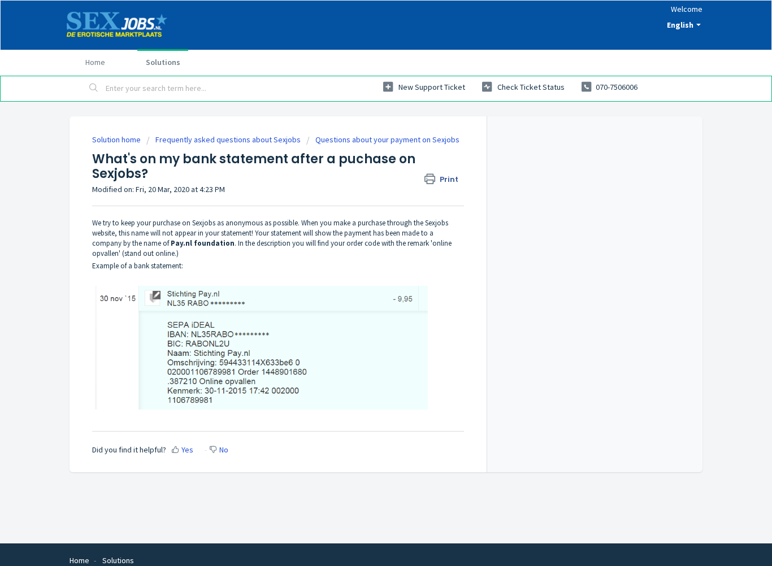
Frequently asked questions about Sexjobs (228, 139)
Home (95, 62)
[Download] (365, 133)
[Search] (94, 88)
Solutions (163, 62)
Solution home (117, 139)
